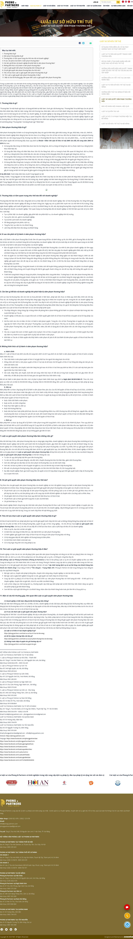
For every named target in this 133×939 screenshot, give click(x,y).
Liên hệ (95, 2)
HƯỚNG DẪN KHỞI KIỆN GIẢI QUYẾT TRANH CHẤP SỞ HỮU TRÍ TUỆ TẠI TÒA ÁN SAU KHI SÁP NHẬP (117, 70)
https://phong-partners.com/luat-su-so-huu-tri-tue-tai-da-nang (24, 633)
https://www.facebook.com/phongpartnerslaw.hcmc (17, 741)
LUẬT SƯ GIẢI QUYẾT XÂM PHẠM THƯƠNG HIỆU (117, 100)
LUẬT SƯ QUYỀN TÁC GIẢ (110, 111)
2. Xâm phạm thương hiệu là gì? (12, 56)
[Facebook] (2, 930)
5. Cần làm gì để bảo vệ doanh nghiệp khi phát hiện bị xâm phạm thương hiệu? (28, 63)
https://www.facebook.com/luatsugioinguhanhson (16, 744)
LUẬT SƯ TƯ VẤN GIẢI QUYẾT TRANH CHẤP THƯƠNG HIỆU (117, 55)
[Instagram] (11, 930)
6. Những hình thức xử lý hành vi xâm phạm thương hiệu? (21, 65)
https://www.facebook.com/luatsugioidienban (15, 757)
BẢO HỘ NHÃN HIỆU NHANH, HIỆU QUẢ (115, 106)
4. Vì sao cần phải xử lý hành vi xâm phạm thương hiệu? (20, 61)
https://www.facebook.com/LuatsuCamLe (14, 752)
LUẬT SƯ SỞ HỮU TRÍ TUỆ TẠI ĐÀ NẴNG (115, 124)
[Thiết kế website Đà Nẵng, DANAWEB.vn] (128, 937)
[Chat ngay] (127, 924)
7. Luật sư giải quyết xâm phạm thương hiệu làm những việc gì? (23, 68)
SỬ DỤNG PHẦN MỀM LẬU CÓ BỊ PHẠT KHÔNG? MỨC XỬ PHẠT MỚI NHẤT (115, 48)
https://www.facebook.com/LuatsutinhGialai (14, 755)
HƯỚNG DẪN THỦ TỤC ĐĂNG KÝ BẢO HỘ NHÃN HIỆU (116, 93)
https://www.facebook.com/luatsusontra (13, 747)
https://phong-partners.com (15, 736)
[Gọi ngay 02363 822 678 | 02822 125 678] (127, 916)
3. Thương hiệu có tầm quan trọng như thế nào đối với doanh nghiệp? (25, 58)
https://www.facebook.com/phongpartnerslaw (22, 738)
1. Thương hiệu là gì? (9, 54)
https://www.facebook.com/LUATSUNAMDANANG (17, 760)
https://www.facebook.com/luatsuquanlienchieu (16, 749)
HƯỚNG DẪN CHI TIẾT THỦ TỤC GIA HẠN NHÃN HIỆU (116, 79)
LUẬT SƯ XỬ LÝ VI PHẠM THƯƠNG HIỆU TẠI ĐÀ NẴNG (117, 117)
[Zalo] (15, 930)
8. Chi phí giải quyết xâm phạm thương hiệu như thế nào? (21, 70)
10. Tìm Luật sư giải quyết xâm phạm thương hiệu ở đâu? (21, 75)
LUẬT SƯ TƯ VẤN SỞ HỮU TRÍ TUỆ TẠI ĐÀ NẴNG (116, 86)
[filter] (118, 2)
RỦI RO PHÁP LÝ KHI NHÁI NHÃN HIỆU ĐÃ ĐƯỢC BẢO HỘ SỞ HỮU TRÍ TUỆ (116, 62)
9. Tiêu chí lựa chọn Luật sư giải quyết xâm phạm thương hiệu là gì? (24, 73)
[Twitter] (6, 930)
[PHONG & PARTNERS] (9, 4)
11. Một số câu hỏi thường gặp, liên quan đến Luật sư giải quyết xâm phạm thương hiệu (31, 77)
